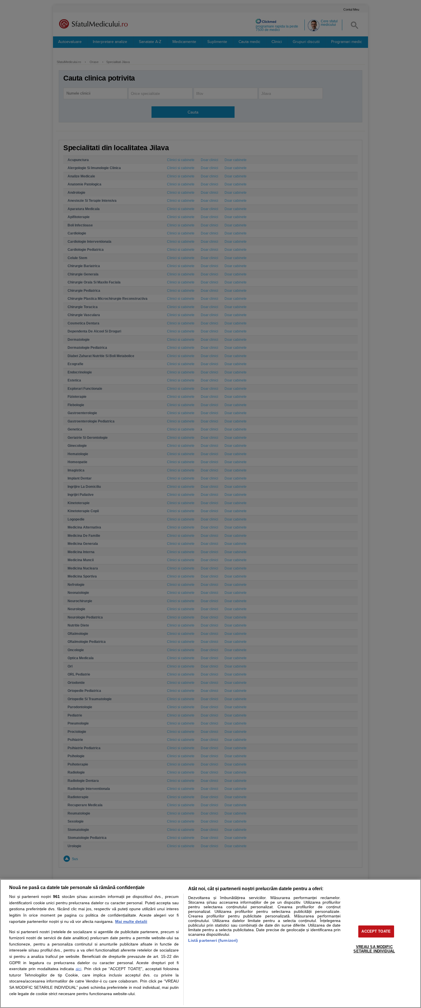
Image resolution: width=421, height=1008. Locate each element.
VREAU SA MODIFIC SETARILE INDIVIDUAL (374, 949)
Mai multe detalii (131, 921)
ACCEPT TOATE (376, 931)
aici (78, 969)
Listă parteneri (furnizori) (213, 940)
